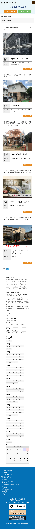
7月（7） (9, 359)
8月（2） (15, 412)
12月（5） (15, 383)
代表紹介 (4, 488)
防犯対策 (4, 483)
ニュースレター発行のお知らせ (14, 332)
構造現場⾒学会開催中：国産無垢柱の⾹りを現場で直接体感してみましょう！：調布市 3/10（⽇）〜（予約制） (17, 123)
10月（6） (8, 375)
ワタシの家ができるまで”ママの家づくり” (16, 324)
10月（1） (8, 401)
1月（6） (9, 354)
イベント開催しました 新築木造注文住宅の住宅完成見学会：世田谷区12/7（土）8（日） (17, 219)
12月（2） (21, 391)
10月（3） (8, 436)
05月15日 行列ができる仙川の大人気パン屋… (17, 281)
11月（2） (8, 383)
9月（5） (21, 359)
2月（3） (15, 420)
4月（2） (9, 346)
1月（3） (9, 367)
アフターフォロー (7, 478)
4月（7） (9, 356)
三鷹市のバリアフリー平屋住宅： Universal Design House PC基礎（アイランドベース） (17, 295)
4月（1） (15, 380)
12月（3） (15, 401)
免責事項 (4, 491)
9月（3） (21, 399)
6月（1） (21, 388)
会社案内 (4, 486)
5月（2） (15, 423)
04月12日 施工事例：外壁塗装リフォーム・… (17, 284)
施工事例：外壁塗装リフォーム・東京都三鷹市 (17, 306)
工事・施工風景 (9, 320)
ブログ (7, 328)
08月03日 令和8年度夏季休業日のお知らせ (16, 279)
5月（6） (15, 356)
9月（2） (21, 412)
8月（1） (9, 341)
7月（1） (21, 380)
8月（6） (15, 359)
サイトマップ (6, 492)
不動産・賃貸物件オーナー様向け (11, 484)
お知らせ (8, 315)
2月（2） (15, 367)
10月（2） (8, 362)
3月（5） (21, 407)
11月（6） (15, 375)
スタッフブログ (10, 330)
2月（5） (15, 354)
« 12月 (8, 464)
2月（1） (9, 380)
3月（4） (21, 367)
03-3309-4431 (12, 502)
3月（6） (21, 354)
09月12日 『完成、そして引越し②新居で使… (17, 288)
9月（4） (21, 372)
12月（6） (21, 375)
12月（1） (8, 348)
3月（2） (21, 420)
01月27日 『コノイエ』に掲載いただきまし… (17, 286)
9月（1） (21, 425)
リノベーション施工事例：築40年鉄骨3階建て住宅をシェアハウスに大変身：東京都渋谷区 (17, 298)
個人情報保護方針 (7, 489)
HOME (4, 469)
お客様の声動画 (9, 318)
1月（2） (9, 420)
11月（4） (8, 415)
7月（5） (9, 372)
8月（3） (21, 346)
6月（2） (15, 346)
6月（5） (21, 356)
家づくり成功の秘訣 (7, 481)
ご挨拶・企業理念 (7, 471)
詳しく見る (27, 69)
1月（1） (9, 388)
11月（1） (15, 436)
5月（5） (15, 370)
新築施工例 (5, 472)
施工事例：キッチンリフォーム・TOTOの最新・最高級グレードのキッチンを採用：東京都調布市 (17, 303)
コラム (7, 322)
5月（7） (15, 409)
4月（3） (9, 409)
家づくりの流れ (6, 476)
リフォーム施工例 (7, 474)
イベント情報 (6, 479)
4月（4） (9, 370)
